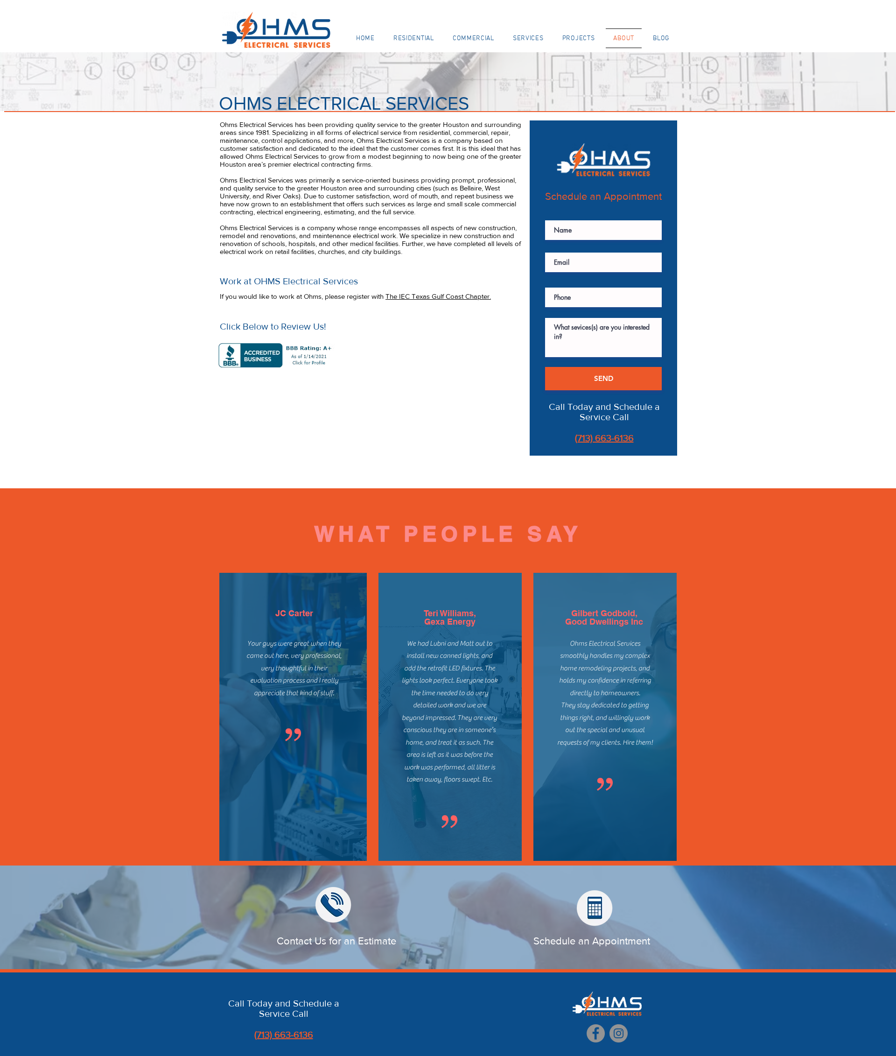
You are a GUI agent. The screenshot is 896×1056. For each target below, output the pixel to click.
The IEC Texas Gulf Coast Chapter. (438, 296)
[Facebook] (596, 1033)
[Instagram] (618, 1033)
